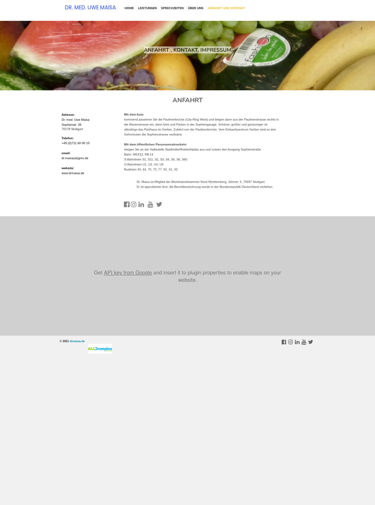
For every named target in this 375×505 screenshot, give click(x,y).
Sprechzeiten (172, 8)
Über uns (195, 8)
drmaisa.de (77, 341)
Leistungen (147, 8)
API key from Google (128, 272)
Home (129, 8)
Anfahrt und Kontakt (226, 8)
